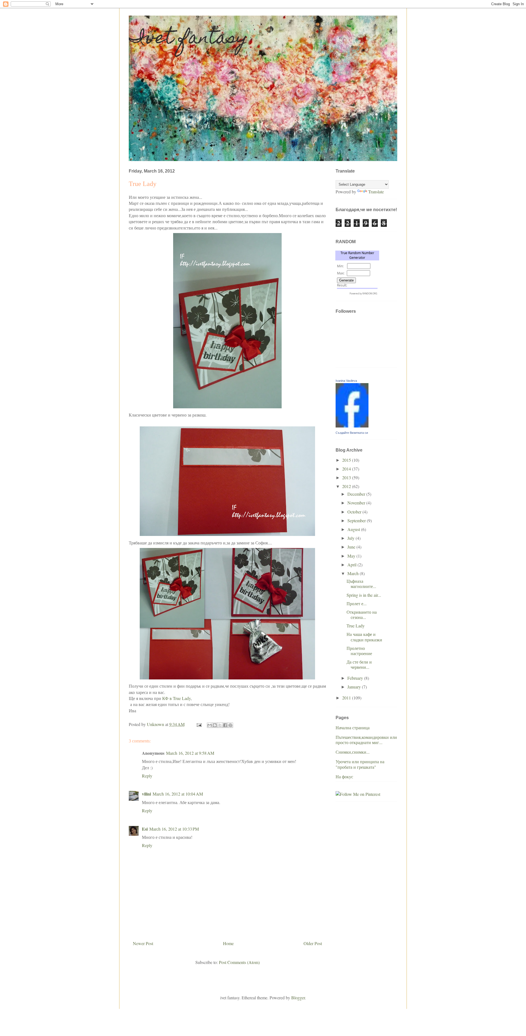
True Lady (356, 626)
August (354, 529)
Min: (340, 266)
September (357, 520)
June (351, 547)
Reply (147, 776)
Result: (342, 285)
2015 (347, 460)
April (352, 564)
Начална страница (353, 727)
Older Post (313, 943)
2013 (347, 477)
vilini (146, 794)
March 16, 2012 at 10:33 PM (174, 829)
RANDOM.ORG (369, 293)
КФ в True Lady (176, 698)
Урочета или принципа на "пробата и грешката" (360, 764)
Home (228, 943)
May (351, 556)
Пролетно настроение (359, 650)
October (354, 512)
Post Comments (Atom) (239, 962)
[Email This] (209, 725)
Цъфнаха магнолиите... (361, 583)
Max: (340, 273)
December (356, 494)
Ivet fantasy (188, 39)
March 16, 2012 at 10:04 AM (178, 794)
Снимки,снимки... (353, 752)
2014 (347, 469)
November (356, 503)
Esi (145, 829)
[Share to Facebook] (225, 725)
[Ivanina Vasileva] (352, 426)
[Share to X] (220, 725)
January (354, 687)
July (351, 538)
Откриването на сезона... (362, 614)
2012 (347, 486)
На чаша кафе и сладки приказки (364, 636)
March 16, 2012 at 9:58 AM (190, 753)
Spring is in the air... (364, 595)
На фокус (344, 776)
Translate (376, 191)
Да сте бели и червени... (359, 664)
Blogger (298, 997)
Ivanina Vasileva (346, 380)
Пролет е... (357, 603)
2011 (347, 698)
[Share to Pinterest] (230, 725)
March (353, 573)
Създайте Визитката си (352, 432)
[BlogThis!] (215, 725)
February (355, 678)
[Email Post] (199, 724)
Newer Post (143, 943)
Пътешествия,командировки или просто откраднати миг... (366, 739)
